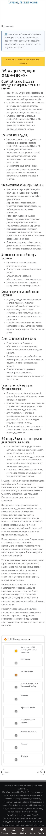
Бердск (24, 756)
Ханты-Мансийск (28, 732)
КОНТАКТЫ (23, 788)
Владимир (25, 659)
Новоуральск (27, 671)
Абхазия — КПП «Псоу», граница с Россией (29, 649)
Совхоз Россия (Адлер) (28, 721)
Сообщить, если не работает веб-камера (23, 61)
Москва (24, 695)
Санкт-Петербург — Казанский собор (29, 684)
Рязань (24, 744)
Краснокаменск (28, 707)
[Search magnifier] (41, 772)
